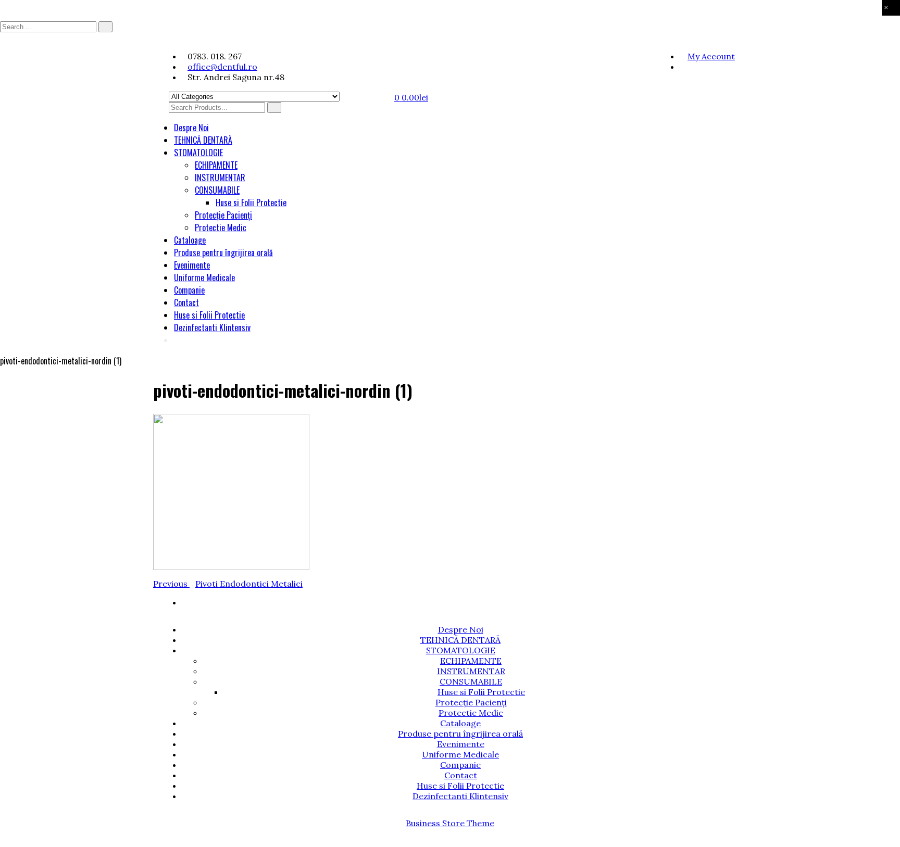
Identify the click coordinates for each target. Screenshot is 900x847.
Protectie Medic (220, 227)
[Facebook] (682, 66)
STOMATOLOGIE (198, 152)
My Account (711, 56)
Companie (189, 290)
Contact (186, 302)
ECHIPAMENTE (216, 165)
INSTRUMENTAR (220, 177)
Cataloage (190, 240)
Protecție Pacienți (223, 215)
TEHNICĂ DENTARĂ (203, 140)
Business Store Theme (450, 823)
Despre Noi (191, 127)
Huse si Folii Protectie (251, 202)
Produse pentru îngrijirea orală (223, 252)
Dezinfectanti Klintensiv (212, 327)
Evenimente (192, 265)
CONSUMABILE (217, 190)
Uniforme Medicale (204, 277)
